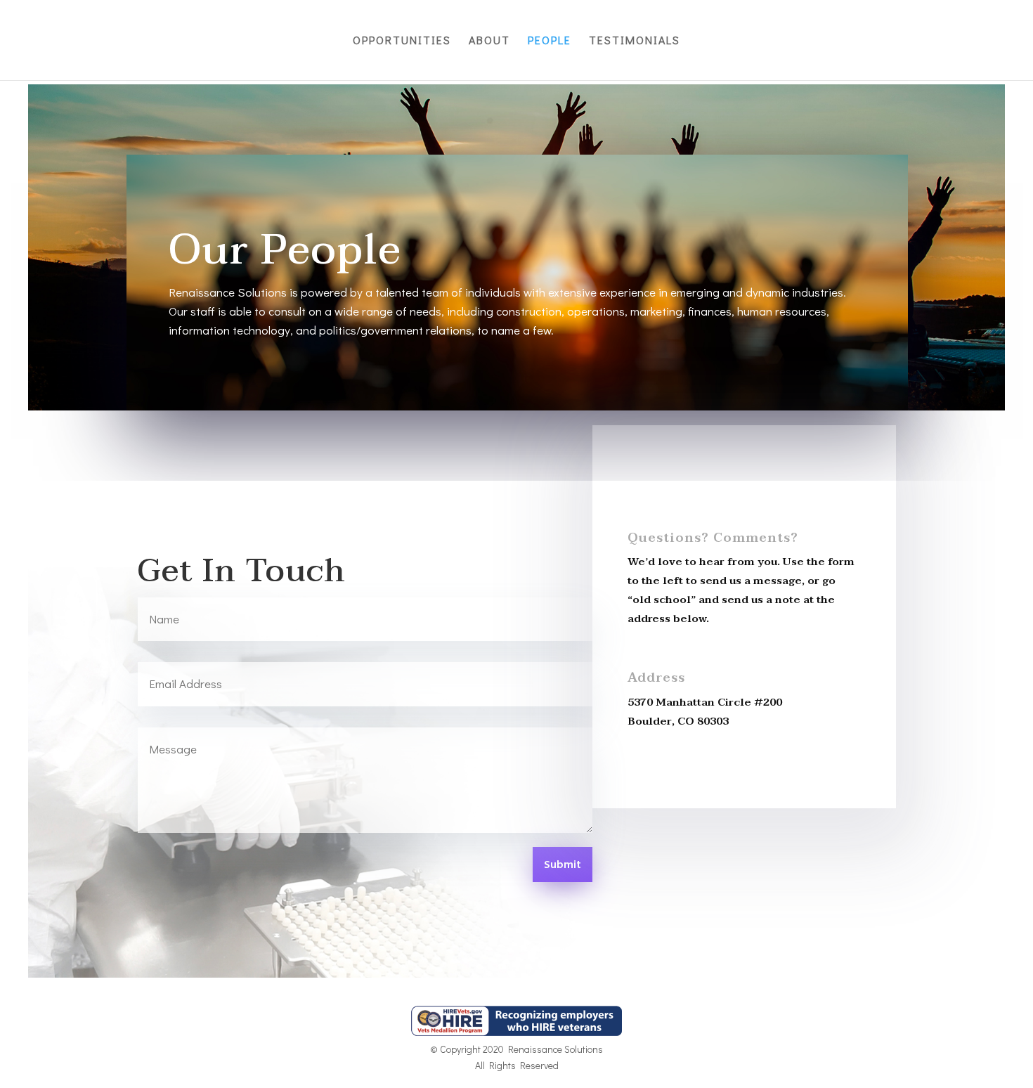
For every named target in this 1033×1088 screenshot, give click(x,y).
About (489, 41)
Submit (562, 865)
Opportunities (402, 41)
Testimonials (634, 41)
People (549, 41)
